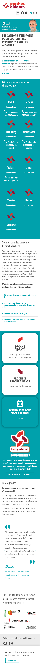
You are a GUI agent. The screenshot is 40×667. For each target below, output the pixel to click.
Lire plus (5, 73)
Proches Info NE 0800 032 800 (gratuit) (29, 145)
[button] (17, 13)
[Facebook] (5, 643)
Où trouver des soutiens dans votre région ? (20, 296)
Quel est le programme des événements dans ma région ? (19, 321)
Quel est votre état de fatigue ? (16, 313)
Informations (11, 107)
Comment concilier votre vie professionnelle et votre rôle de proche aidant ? (18, 305)
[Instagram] (11, 643)
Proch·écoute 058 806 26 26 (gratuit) (12, 145)
